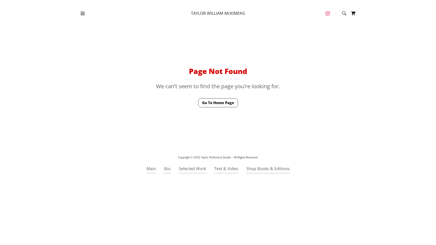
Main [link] (151, 168)
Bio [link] (167, 168)
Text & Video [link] (226, 168)
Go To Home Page (218, 102)
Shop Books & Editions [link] (268, 168)
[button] (82, 13)
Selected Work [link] (192, 168)
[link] (218, 13)
